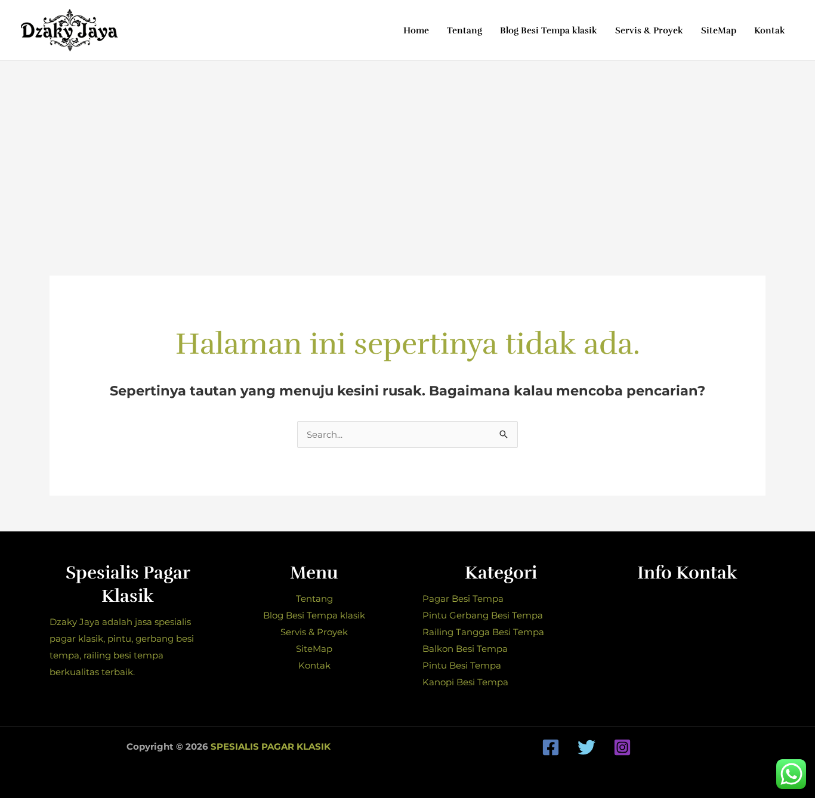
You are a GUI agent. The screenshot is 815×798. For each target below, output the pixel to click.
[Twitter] (586, 747)
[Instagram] (622, 747)
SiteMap (314, 648)
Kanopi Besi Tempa (465, 682)
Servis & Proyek (314, 632)
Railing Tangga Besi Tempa (483, 632)
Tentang (314, 598)
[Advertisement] (407, 150)
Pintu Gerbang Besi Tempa (482, 615)
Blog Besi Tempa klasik (314, 615)
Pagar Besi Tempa (463, 598)
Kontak (314, 665)
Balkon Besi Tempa (465, 648)
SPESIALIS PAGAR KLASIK (271, 746)
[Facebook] (551, 747)
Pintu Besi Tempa (461, 665)
